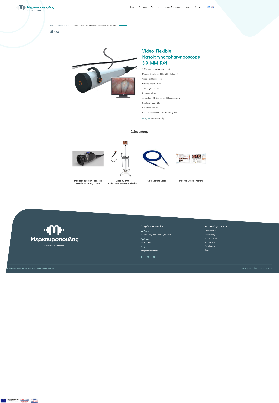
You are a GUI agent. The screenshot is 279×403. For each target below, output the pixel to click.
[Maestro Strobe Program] (191, 158)
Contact (198, 7)
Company (143, 7)
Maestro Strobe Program (191, 180)
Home (131, 7)
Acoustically (210, 234)
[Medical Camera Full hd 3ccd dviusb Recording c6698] (88, 158)
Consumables (210, 231)
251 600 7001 (146, 242)
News (188, 7)
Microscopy (210, 242)
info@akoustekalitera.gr (150, 250)
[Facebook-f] (142, 257)
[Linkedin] (154, 257)
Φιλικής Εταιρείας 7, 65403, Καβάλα (156, 234)
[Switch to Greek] (208, 7)
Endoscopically (64, 25)
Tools (207, 250)
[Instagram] (148, 257)
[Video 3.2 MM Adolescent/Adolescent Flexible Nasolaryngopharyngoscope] (122, 158)
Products (154, 7)
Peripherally (210, 246)
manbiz (269, 268)
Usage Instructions (173, 7)
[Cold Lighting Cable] (156, 158)
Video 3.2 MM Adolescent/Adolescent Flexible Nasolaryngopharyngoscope (122, 182)
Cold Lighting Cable (156, 180)
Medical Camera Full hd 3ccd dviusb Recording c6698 (88, 182)
